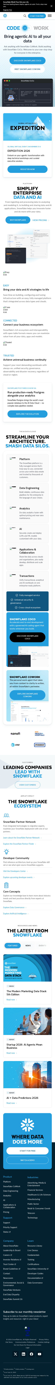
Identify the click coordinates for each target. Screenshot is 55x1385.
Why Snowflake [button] (18, 219)
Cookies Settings (44, 1342)
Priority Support (10, 1227)
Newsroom (8, 1278)
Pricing (6, 1212)
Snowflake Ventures (12, 1290)
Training (31, 1259)
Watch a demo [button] (27, 1160)
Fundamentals (33, 1255)
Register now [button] (27, 169)
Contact (6, 1273)
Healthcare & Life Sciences (39, 1194)
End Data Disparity (11, 1294)
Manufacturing (34, 1199)
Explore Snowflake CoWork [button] (27, 695)
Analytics (7, 1195)
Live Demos (33, 1250)
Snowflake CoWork (11, 1186)
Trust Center (8, 1264)
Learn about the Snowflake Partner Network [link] (21, 838)
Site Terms (9, 1342)
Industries (33, 1177)
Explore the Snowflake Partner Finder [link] (18, 844)
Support (6, 1222)
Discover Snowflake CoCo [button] (27, 60)
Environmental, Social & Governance (13, 1284)
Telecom (31, 1213)
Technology (33, 1217)
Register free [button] (7, 10)
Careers (6, 1255)
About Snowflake (10, 1246)
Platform (7, 1181)
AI (4, 1200)
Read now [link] (11, 999)
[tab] (13, 945)
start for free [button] (37, 16)
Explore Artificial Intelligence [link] (14, 913)
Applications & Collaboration (9, 1206)
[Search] (25, 16)
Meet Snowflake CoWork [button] (27, 69)
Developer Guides (35, 1273)
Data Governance (35, 1282)
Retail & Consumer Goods (39, 1208)
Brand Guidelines (10, 1269)
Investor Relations (11, 1259)
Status (6, 1232)
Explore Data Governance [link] (13, 907)
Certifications (33, 1264)
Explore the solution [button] (27, 413)
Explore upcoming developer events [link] (17, 877)
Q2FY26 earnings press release (34, 1375)
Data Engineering (10, 1191)
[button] (51, 6)
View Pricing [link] (39, 220)
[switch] (27, 28)
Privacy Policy (44, 1339)
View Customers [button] (27, 784)
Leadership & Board (11, 1250)
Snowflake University (37, 1269)
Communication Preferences (25, 1342)
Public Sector (33, 1204)
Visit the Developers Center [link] (14, 871)
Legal (27, 1348)
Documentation (34, 1278)
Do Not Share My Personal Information (27, 1345)
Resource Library (35, 1246)
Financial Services (35, 1190)
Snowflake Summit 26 (12, 1299)
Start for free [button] (27, 1150)
